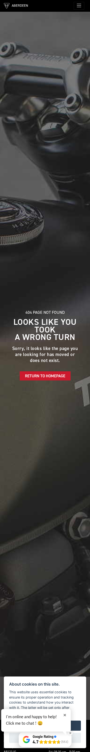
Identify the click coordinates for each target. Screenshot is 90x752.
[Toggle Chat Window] (78, 740)
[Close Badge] (70, 733)
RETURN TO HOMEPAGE (45, 376)
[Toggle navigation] (79, 6)
